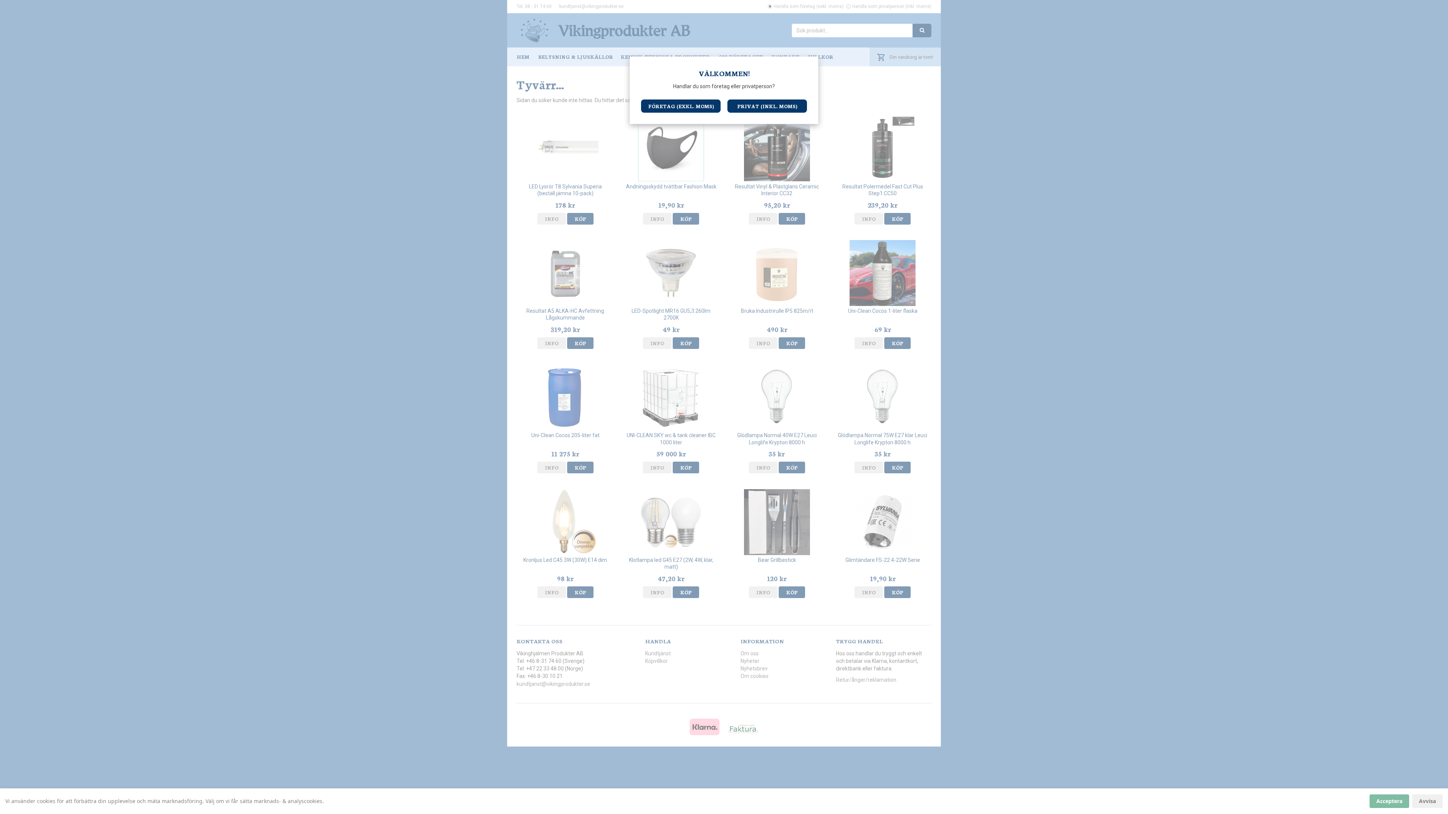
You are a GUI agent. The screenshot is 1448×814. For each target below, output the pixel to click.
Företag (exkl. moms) (681, 106)
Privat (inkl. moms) (767, 106)
